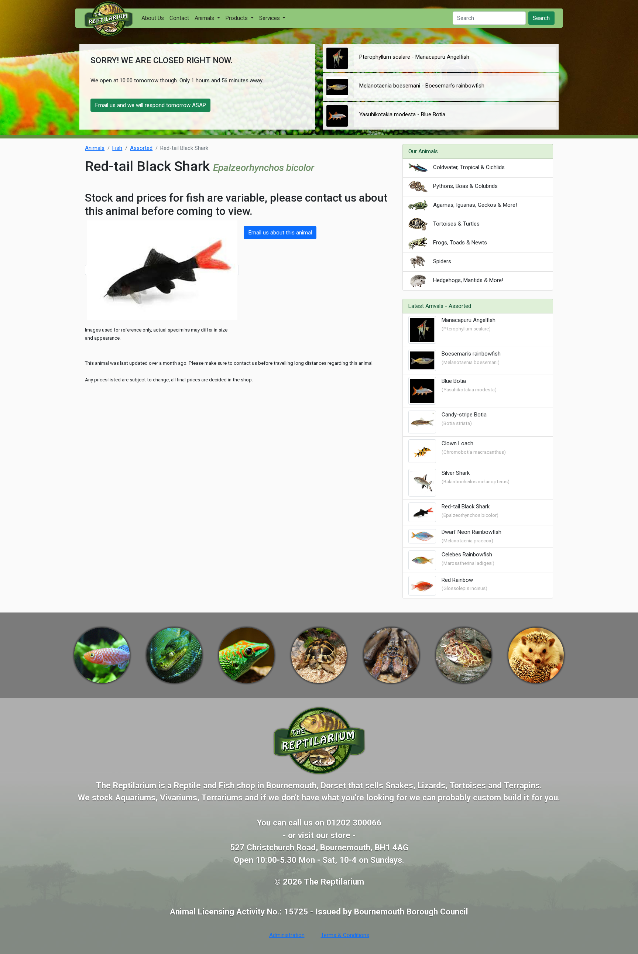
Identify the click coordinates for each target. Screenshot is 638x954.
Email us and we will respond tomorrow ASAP (150, 105)
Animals (94, 148)
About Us (152, 18)
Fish (117, 148)
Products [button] (237, 18)
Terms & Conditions (345, 935)
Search (541, 18)
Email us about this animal (280, 232)
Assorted (141, 148)
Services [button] (270, 18)
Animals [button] (205, 18)
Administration (287, 935)
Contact (179, 18)
